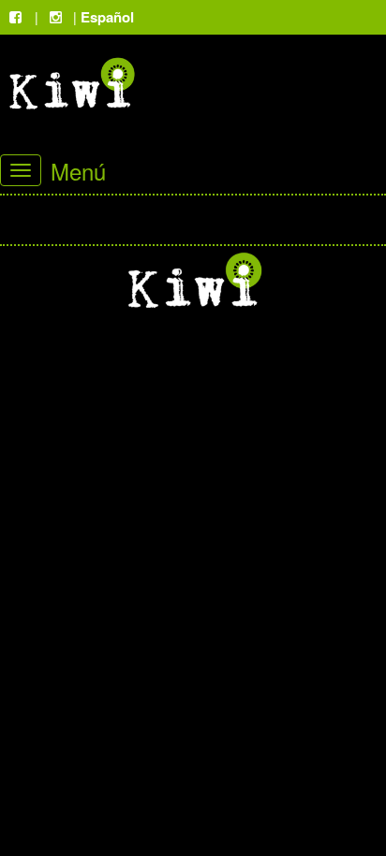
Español (107, 17)
